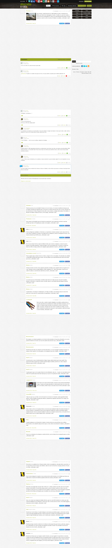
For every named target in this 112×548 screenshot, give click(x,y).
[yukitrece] (22, 63)
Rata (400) (34, 273)
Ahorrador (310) (29, 415)
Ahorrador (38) (28, 427)
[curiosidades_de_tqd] (22, 254)
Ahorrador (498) (29, 469)
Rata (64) (34, 480)
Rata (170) (34, 438)
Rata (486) (34, 295)
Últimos (48, 5)
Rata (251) (34, 529)
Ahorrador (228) (29, 295)
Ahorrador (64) (28, 225)
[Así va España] (36, 1)
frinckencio (28, 218)
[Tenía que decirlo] (56, 1)
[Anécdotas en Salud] (69, 219)
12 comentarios (56, 253)
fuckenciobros (29, 473)
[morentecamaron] (22, 337)
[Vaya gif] (53, 1)
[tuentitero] (22, 146)
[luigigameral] (22, 381)
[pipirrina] (22, 485)
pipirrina (28, 484)
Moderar (89, 5)
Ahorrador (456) (29, 517)
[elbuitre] (22, 266)
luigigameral (29, 380)
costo (26, 137)
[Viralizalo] (58, 1)
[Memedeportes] (32, 1)
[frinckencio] (22, 219)
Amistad (77, 10)
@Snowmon (23, 73)
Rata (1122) (34, 493)
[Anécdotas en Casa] (69, 205)
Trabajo (77, 17)
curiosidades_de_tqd (31, 253)
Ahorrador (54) (28, 493)
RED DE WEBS (22, 1)
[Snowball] (22, 71)
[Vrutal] (41, 1)
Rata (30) (34, 237)
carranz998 (28, 394)
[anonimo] (22, 534)
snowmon (28, 10)
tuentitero (26, 145)
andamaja (28, 205)
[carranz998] (22, 395)
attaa (27, 419)
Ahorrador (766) (29, 237)
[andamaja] (22, 206)
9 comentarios (56, 265)
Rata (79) (34, 517)
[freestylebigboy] (22, 128)
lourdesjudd (29, 299)
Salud (87, 15)
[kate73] (22, 358)
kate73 (27, 357)
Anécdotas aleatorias (72, 5)
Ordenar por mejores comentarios (64, 59)
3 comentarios (56, 277)
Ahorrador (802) (29, 313)
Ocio (77, 15)
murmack (28, 431)
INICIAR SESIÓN (88, 1)
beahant (26, 118)
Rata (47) (34, 365)
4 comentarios (56, 205)
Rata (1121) (34, 390)
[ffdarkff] (22, 462)
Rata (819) (34, 225)
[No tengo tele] (51, 1)
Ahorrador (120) (29, 390)
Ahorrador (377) (29, 285)
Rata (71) (34, 343)
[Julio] (22, 242)
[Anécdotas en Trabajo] (69, 265)
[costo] (22, 138)
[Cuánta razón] (29, 1)
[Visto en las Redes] (34, 1)
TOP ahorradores (55, 5)
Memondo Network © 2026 (86, 73)
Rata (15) (34, 23)
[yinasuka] (22, 111)
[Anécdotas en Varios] (69, 253)
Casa (77, 12)
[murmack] (22, 432)
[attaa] (22, 420)
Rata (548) (34, 415)
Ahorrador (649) (29, 376)
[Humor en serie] (46, 1)
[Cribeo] (44, 1)
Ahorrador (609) (29, 480)
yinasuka (26, 110)
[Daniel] (22, 522)
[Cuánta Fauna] (48, 1)
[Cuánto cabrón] (39, 1)
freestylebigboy (27, 128)
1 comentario (56, 369)
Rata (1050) (34, 427)
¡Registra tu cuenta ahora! (26, 181)
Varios (86, 17)
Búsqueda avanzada (79, 63)
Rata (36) (34, 313)
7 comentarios (56, 241)
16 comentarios (55, 461)
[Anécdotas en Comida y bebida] (69, 277)
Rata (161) (34, 215)
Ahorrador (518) (29, 273)
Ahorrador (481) (29, 343)
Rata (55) (34, 249)
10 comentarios (56, 289)
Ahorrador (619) (29, 353)
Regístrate (81, 1)
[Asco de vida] (27, 1)
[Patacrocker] (22, 407)
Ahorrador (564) (29, 249)
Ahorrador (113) (29, 261)
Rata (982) (34, 261)
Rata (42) (34, 353)
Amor (87, 10)
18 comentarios (56, 380)
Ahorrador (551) (29, 215)
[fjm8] (22, 510)
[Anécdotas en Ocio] (69, 11)
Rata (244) (34, 285)
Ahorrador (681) (29, 365)
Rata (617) (34, 402)
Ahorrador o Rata (75, 69)
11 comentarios (55, 533)
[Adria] (22, 230)
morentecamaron (30, 336)
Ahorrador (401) (29, 529)
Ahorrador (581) (29, 438)
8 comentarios (55, 509)
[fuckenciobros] (22, 474)
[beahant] (22, 119)
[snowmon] (22, 12)
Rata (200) (34, 469)
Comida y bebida (86, 12)
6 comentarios (56, 406)
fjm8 (27, 509)
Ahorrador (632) (29, 23)
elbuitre (28, 265)
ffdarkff (28, 461)
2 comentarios (55, 473)
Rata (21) (34, 505)
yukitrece (26, 62)
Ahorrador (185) (29, 402)
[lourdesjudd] (22, 300)
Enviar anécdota (82, 5)
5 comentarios (56, 229)
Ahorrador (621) (29, 505)
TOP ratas (63, 5)
